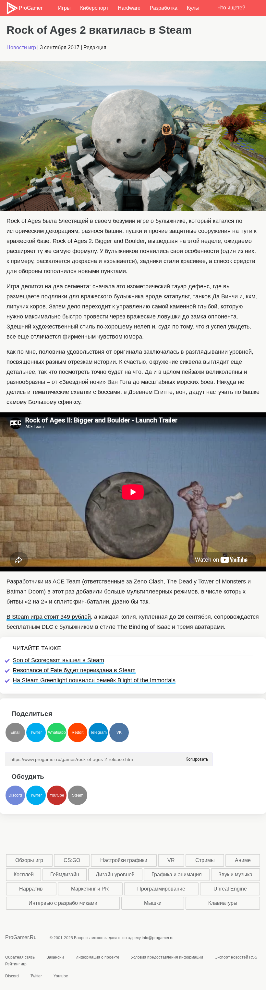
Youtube (57, 795)
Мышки (153, 903)
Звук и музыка (235, 874)
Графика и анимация (176, 874)
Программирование (161, 889)
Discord (15, 795)
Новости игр (21, 47)
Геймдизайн (64, 874)
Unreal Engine (230, 889)
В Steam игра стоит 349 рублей (48, 617)
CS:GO (72, 860)
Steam (77, 795)
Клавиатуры (222, 903)
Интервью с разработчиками (63, 903)
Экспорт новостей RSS (236, 957)
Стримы (205, 860)
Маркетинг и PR (90, 889)
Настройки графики (123, 860)
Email (15, 732)
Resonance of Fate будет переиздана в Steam (74, 670)
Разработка (163, 8)
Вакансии (55, 957)
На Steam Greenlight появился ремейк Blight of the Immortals (94, 680)
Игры (64, 8)
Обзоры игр (29, 860)
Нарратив (31, 889)
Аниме (243, 860)
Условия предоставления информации (167, 957)
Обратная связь (20, 957)
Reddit (77, 732)
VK (119, 732)
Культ (193, 8)
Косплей (24, 874)
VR (171, 860)
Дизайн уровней (115, 874)
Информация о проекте (97, 957)
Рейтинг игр (16, 964)
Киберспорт (94, 8)
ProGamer (30, 8)
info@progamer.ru (158, 938)
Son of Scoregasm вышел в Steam (58, 660)
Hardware (129, 8)
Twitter (36, 732)
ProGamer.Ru (21, 937)
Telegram (98, 732)
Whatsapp (57, 732)
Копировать (197, 757)
